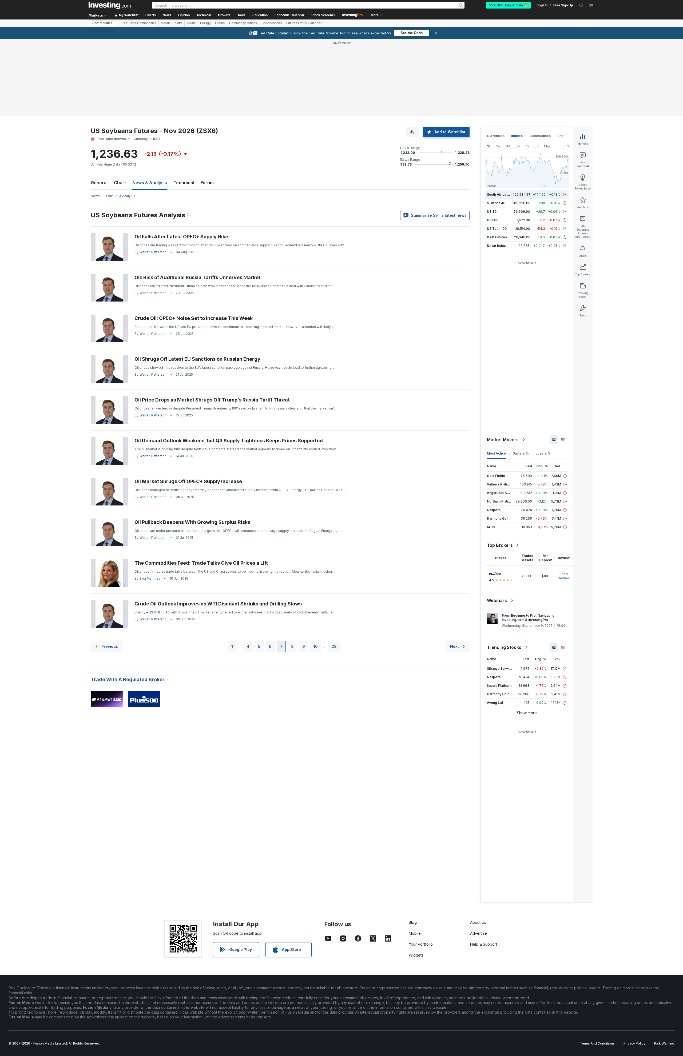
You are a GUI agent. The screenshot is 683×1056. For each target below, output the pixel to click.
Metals (165, 23)
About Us (478, 922)
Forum (207, 182)
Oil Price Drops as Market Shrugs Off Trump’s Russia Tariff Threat (212, 400)
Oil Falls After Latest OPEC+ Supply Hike (181, 236)
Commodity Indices (243, 23)
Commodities (102, 23)
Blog (413, 922)
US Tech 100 (497, 229)
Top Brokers (500, 545)
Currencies (496, 136)
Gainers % (521, 453)
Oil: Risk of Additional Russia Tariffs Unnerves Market (197, 277)
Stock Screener (323, 15)
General (99, 182)
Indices (517, 136)
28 (334, 646)
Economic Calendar (289, 15)
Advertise (478, 933)
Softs (178, 23)
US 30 (492, 212)
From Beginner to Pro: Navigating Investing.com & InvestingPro (528, 617)
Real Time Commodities (138, 23)
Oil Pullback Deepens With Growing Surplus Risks (192, 522)
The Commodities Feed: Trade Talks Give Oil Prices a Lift (201, 563)
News (95, 196)
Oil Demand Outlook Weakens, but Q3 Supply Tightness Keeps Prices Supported (228, 440)
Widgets (416, 955)
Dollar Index (496, 246)
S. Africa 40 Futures (502, 203)
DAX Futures (497, 237)
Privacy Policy (634, 1043)
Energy (205, 23)
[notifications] (581, 4)
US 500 (492, 220)
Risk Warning (664, 1043)
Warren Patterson (153, 252)
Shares (563, 136)
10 (315, 646)
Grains (220, 23)
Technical (183, 182)
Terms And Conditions (597, 1043)
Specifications (271, 23)
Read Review (564, 576)
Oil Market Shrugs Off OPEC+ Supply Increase (188, 481)
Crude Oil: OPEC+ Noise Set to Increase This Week (193, 318)
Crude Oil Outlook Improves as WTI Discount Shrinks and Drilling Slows (218, 604)
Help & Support (483, 944)
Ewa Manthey (150, 578)
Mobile (415, 933)
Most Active (496, 453)
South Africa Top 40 (502, 194)
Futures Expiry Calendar (303, 23)
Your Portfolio (421, 944)
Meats (191, 23)
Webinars (497, 600)
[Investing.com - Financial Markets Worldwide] (110, 5)
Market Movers (503, 439)
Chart (120, 182)
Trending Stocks (504, 647)
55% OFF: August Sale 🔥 (508, 5)
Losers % (543, 453)
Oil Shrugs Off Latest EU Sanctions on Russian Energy (197, 359)
